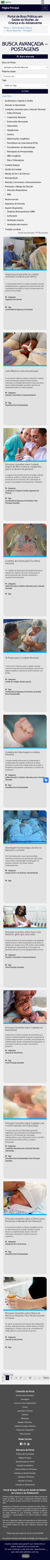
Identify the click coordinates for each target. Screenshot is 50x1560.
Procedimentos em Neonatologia (21, 147)
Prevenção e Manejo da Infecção (19, 186)
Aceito (26, 1556)
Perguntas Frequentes (25, 1430)
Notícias (25, 1414)
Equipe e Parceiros (25, 1422)
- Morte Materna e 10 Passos (26, 1469)
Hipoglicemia (12, 130)
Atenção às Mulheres (25, 1465)
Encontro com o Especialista (25, 1403)
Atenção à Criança (25, 1481)
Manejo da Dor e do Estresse (17, 174)
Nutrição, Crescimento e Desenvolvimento (23, 182)
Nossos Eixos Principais (25, 1395)
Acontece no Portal (25, 1411)
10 (30, 1378)
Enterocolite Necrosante (17, 121)
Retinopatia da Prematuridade (20, 151)
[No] (46, 1550)
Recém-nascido (11, 199)
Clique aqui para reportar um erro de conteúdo (25, 1533)
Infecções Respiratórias (17, 190)
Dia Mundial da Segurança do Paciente (19, 309)
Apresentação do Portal (25, 1461)
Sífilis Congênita (14, 156)
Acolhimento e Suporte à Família (19, 101)
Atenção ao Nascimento (15, 105)
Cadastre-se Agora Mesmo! (25, 1426)
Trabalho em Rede (13, 229)
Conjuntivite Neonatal (16, 117)
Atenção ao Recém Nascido (25, 1473)
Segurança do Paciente (15, 204)
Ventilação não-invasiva (17, 224)
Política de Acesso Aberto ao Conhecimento (32, 1520)
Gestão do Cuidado (13, 169)
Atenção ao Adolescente (25, 1485)
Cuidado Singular (12, 165)
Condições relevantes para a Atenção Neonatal (25, 109)
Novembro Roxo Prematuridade (16, 405)
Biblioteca (25, 1418)
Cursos (25, 1407)
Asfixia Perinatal (14, 113)
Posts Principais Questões (14, 967)
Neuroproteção (11, 178)
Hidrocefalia (12, 126)
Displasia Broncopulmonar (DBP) (21, 211)
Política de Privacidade (25, 1454)
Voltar (6, 28)
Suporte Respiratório (14, 208)
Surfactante (12, 216)
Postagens (25, 1399)
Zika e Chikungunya (15, 160)
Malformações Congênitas (18, 139)
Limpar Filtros (7, 96)
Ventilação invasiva (15, 220)
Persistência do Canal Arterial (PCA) (22, 143)
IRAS (9, 194)
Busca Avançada (26, 56)
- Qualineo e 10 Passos (25, 1477)
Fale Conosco (25, 1434)
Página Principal (10, 7)
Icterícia (10, 134)
